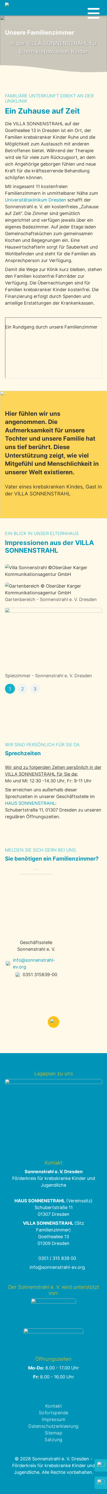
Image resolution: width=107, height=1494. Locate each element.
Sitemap (53, 1432)
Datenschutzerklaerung (53, 1426)
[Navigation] (94, 13)
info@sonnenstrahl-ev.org (34, 963)
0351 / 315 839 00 (57, 1258)
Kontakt (53, 1406)
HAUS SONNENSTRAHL (30, 803)
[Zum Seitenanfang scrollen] (53, 1022)
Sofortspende (53, 1412)
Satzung (53, 1439)
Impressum (53, 1419)
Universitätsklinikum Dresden (35, 200)
